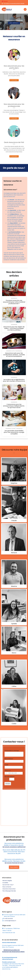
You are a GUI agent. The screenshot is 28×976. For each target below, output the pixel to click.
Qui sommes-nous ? (8, 885)
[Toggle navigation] (25, 9)
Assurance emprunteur (9, 889)
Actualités (5, 882)
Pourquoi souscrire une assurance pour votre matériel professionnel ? (14, 302)
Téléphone (8, 770)
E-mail (7, 764)
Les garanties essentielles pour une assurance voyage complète (14, 432)
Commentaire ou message (12, 750)
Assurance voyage (10, 428)
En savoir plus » (14, 80)
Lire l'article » (14, 25)
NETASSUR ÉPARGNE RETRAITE (14, 863)
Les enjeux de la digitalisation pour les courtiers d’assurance (14, 380)
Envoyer (8, 783)
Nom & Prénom (9, 758)
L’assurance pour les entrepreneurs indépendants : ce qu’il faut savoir (14, 405)
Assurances (14, 298)
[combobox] (6, 773)
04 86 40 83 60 (8, 918)
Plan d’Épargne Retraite (9, 891)
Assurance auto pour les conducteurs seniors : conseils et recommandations (14, 354)
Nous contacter (6, 887)
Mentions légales (7, 880)
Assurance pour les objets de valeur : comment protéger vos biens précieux (14, 328)
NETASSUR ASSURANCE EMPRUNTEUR (14, 847)
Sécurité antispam (10, 776)
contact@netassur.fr (10, 920)
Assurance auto (10, 351)
